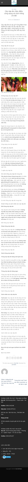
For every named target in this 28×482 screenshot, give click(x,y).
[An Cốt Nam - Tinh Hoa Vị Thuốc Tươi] (14, 2)
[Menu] (2, 2)
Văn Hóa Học (12, 412)
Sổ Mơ (3, 421)
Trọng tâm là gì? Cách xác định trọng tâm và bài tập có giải (20, 382)
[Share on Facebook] (10, 358)
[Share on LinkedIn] (20, 358)
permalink (14, 364)
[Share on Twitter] (12, 358)
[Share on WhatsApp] (7, 358)
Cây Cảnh (14, 9)
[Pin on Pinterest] (18, 358)
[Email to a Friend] (15, 358)
